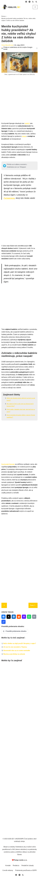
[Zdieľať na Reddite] (19, 617)
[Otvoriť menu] (35, 7)
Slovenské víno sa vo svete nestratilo (16, 650)
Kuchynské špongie (8, 464)
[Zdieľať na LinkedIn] (14, 617)
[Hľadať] (36, 2)
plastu (24, 136)
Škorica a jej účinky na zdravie (14, 654)
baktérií (27, 123)
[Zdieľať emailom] (34, 617)
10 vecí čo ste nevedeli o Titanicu (15, 647)
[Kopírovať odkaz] (3, 622)
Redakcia (16, 865)
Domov (3, 16)
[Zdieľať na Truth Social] (24, 617)
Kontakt (8, 865)
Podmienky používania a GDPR (26, 870)
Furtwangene (9, 198)
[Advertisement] (19, 102)
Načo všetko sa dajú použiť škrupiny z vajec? (19, 643)
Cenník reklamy (7, 870)
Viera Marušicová (7, 45)
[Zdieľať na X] (9, 617)
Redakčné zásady (27, 865)
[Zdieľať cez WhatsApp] (29, 617)
